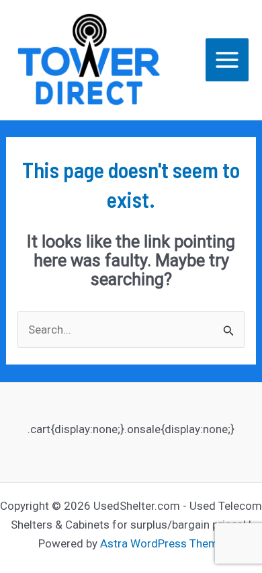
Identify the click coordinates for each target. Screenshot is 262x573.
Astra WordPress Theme (162, 543)
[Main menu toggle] (227, 59)
